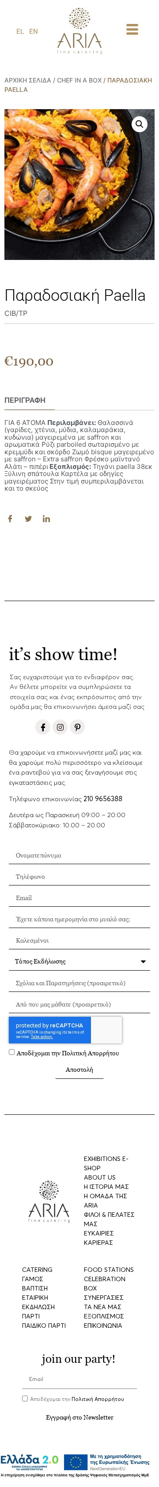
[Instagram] (60, 727)
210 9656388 (102, 799)
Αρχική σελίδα (27, 80)
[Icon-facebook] (42, 727)
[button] (140, 124)
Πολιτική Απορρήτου (90, 1053)
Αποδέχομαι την (68, 1053)
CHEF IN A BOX (79, 80)
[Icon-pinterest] (77, 727)
